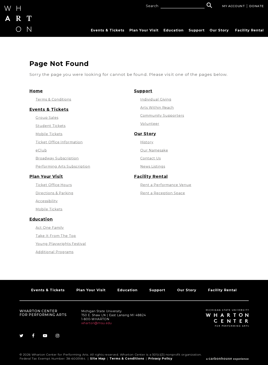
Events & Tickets (107, 30)
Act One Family (50, 228)
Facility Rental (249, 30)
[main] (134, 158)
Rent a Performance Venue (165, 185)
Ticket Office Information (59, 142)
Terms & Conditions (53, 99)
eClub (41, 150)
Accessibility (47, 201)
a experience (227, 358)
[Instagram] (58, 336)
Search (152, 6)
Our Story (219, 30)
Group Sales (47, 118)
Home (36, 90)
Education (174, 30)
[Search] (209, 5)
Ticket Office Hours (54, 185)
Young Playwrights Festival (61, 244)
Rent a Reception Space (162, 193)
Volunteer (149, 124)
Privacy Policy (160, 358)
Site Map (98, 358)
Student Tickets (51, 126)
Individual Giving (155, 99)
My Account (233, 6)
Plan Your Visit (143, 30)
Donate (256, 6)
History (146, 142)
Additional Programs (54, 252)
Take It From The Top (56, 236)
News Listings (152, 166)
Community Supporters (162, 116)
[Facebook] (33, 336)
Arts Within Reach (157, 108)
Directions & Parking (54, 193)
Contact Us (150, 158)
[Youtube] (45, 336)
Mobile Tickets (49, 134)
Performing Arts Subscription (63, 166)
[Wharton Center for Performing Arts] (18, 31)
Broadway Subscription (57, 158)
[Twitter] (23, 336)
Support (197, 30)
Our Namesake (154, 150)
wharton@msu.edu (96, 323)
